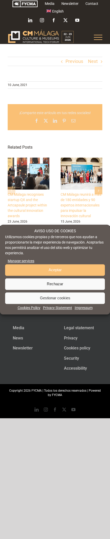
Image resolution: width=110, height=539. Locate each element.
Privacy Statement (57, 308)
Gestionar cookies (55, 298)
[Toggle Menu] (98, 37)
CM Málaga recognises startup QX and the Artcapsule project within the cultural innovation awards (27, 205)
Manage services (21, 261)
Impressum (84, 308)
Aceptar (55, 270)
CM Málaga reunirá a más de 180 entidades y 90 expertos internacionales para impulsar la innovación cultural (81, 205)
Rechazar (55, 284)
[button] (11, 190)
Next (93, 61)
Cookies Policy (29, 308)
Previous (74, 61)
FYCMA (57, 395)
